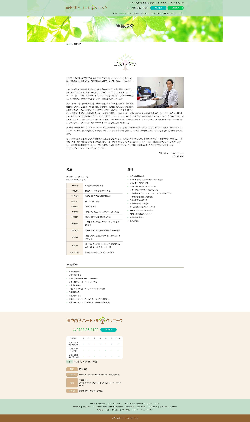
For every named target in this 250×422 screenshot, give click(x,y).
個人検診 (115, 410)
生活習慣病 (152, 407)
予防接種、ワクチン (130, 410)
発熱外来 (86, 407)
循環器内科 (129, 407)
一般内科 (76, 407)
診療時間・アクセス (170, 13)
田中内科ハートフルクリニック (126, 418)
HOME (115, 13)
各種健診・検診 (103, 410)
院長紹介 (122, 13)
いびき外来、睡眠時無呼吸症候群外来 (108, 407)
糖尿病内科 (141, 407)
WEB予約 (158, 8)
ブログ (181, 13)
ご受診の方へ (156, 13)
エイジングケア (147, 410)
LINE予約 (175, 8)
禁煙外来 (163, 407)
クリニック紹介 (133, 13)
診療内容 (144, 13)
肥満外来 (173, 407)
